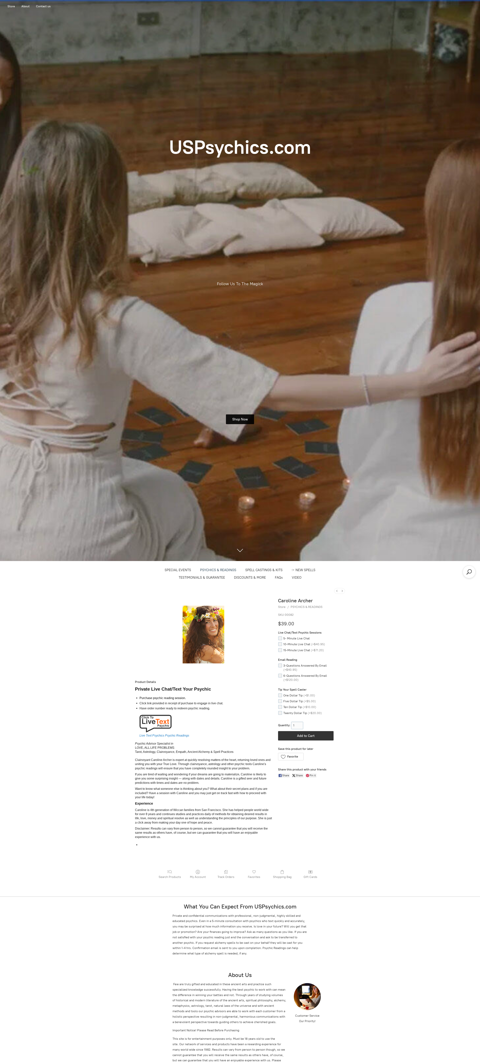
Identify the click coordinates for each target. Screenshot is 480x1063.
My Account (198, 877)
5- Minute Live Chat (296, 638)
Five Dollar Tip (299, 701)
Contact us (43, 6)
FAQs (279, 577)
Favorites (254, 877)
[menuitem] (337, 591)
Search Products (170, 877)
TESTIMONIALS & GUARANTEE (202, 577)
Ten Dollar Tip (299, 707)
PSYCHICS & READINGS (218, 570)
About (25, 6)
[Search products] (469, 572)
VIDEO (297, 577)
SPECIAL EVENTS (178, 570)
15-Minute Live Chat (303, 650)
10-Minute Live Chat (304, 644)
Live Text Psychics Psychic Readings (164, 735)
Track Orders (226, 877)
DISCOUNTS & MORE (250, 577)
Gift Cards (310, 877)
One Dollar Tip (299, 695)
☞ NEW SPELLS (303, 570)
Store (11, 6)
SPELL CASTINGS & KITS (264, 570)
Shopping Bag (282, 877)
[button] (291, 756)
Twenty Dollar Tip (302, 713)
